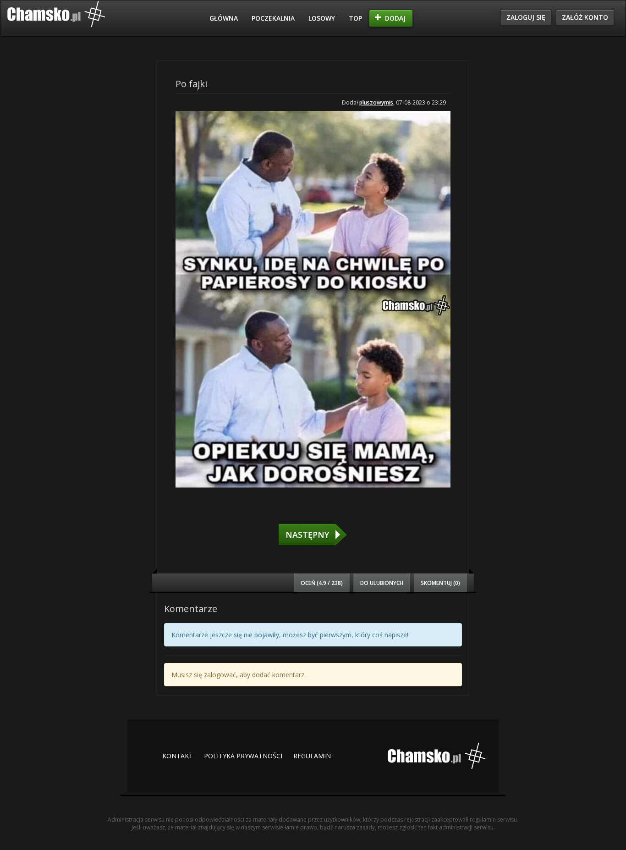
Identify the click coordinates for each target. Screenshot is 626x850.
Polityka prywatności (243, 755)
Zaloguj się (525, 17)
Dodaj (395, 18)
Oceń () (322, 582)
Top (355, 18)
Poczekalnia (273, 18)
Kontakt (177, 755)
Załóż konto (585, 17)
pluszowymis (376, 102)
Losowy (321, 18)
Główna (223, 18)
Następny (307, 534)
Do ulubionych (381, 582)
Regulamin (312, 755)
